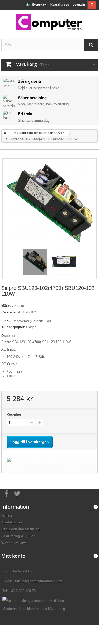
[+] (39, 422)
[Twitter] (17, 493)
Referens (8, 312)
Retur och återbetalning (20, 529)
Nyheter (7, 515)
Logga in (79, 4)
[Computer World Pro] (49, 22)
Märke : (7, 306)
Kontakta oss (59, 4)
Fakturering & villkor (18, 536)
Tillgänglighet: (13, 327)
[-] (31, 422)
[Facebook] (6, 493)
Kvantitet (14, 415)
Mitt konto (13, 556)
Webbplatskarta (13, 543)
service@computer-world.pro (38, 581)
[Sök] (91, 45)
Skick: (6, 321)
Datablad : (9, 336)
